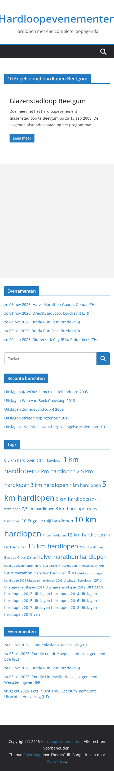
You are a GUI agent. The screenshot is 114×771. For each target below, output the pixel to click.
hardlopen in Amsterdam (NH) (83, 566)
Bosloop (10, 558)
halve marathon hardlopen (72, 556)
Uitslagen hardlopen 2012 (65, 587)
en (34, 558)
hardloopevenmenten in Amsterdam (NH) (32, 566)
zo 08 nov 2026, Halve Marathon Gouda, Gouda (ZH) (49, 304)
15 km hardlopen (53, 546)
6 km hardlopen (73, 499)
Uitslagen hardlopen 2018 (56, 607)
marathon (23, 572)
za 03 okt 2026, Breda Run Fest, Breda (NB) (42, 330)
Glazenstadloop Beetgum (48, 100)
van (36, 614)
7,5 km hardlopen (38, 509)
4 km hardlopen (85, 485)
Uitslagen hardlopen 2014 (56, 593)
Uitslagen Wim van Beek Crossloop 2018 (39, 400)
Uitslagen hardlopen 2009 (44, 580)
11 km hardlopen (54, 535)
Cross (21, 558)
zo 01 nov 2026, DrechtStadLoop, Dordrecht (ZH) (46, 313)
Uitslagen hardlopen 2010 (82, 580)
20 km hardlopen (91, 547)
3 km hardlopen (49, 485)
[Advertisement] (57, 221)
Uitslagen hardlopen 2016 (56, 600)
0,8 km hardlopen (49, 460)
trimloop (83, 573)
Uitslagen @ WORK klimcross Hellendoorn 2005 (46, 391)
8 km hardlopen (71, 508)
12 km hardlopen (86, 534)
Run (72, 572)
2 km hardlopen (56, 471)
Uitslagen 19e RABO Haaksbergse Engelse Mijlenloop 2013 (56, 426)
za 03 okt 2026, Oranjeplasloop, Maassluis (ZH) (45, 644)
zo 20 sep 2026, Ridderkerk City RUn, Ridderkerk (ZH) (51, 339)
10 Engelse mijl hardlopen (47, 521)
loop (8, 573)
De (29, 557)
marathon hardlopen (50, 573)
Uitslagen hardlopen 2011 (24, 587)
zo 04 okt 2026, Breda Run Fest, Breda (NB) (42, 321)
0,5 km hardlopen (20, 460)
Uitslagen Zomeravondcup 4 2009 (34, 409)
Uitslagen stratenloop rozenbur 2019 (36, 418)
